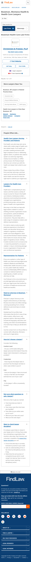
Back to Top (16, 472)
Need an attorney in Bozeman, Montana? (15, 294)
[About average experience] (22, 73)
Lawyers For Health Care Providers (12, 185)
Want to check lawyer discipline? (11, 425)
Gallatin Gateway (7, 116)
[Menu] (2, 2)
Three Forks (6, 117)
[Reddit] (24, 516)
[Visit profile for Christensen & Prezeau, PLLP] (15, 43)
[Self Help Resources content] (28, 538)
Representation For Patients (14, 256)
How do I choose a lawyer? (13, 339)
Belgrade (5, 114)
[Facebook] (2, 516)
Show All (3, 127)
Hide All (10, 127)
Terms (3, 557)
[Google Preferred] (2, 522)
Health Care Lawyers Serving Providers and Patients (14, 139)
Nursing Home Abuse (10, 104)
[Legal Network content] (28, 548)
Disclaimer (17, 557)
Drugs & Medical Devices (11, 100)
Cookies (24, 557)
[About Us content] (28, 528)
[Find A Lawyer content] (28, 533)
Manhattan (13, 114)
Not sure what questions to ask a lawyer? (13, 395)
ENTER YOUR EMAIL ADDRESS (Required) (12, 503)
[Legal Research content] (28, 543)
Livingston (17, 116)
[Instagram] (19, 516)
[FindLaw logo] (9, 2)
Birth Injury (23, 104)
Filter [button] (5, 18)
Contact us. (17, 492)
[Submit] (28, 506)
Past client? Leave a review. (15, 52)
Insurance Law (8, 96)
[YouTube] (8, 516)
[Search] (28, 2)
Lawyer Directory (5, 7)
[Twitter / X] (13, 516)
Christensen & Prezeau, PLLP (15, 48)
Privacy (9, 557)
